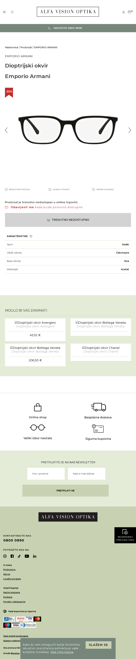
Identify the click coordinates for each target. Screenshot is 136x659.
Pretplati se (65, 490)
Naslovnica (11, 47)
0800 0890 (13, 540)
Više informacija (61, 652)
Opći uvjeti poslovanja (15, 636)
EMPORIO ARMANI (46, 47)
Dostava (7, 597)
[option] (68, 130)
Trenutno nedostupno (70, 219)
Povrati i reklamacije (14, 601)
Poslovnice (9, 569)
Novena (15, 653)
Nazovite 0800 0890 (67, 28)
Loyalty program (12, 579)
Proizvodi (26, 47)
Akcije (6, 574)
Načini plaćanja (11, 592)
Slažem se (98, 645)
